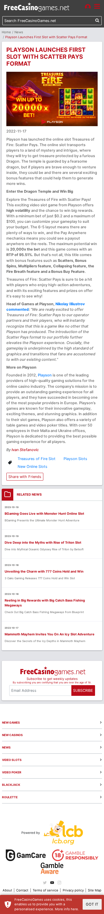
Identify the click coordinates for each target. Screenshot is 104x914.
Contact (22, 890)
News (18, 32)
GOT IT (92, 904)
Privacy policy (73, 890)
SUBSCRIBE (83, 690)
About (7, 890)
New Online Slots (32, 466)
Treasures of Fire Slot (36, 459)
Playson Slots (75, 459)
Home (6, 32)
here (74, 909)
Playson (45, 375)
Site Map (94, 890)
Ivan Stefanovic (25, 450)
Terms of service (45, 890)
